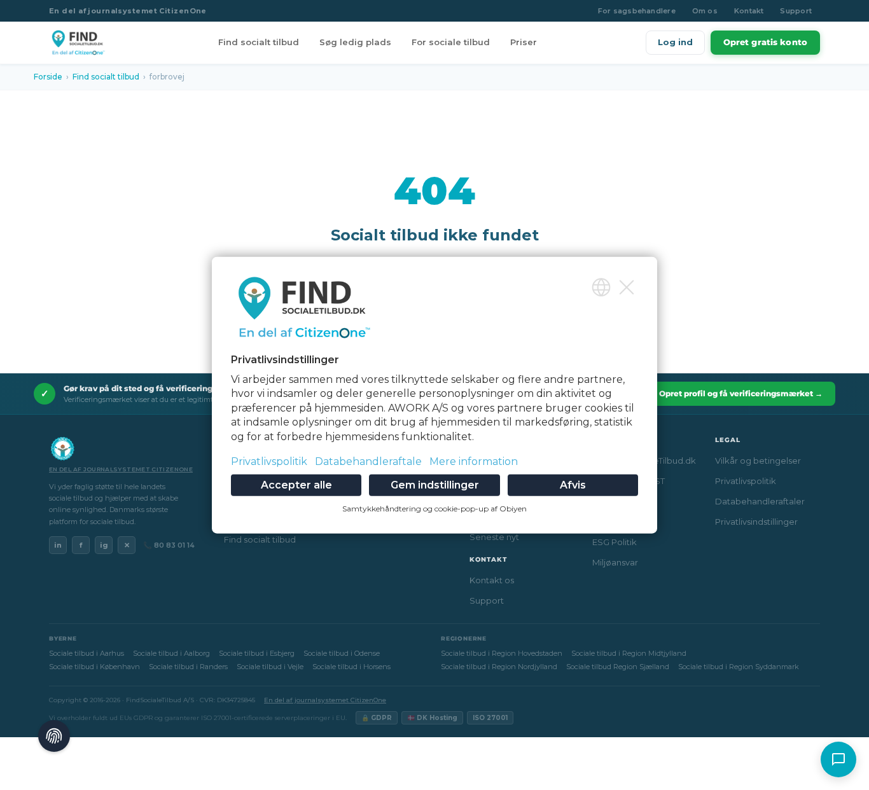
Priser (523, 42)
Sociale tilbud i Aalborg (171, 653)
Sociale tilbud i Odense (341, 653)
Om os (705, 10)
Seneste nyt (494, 537)
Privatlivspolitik (745, 481)
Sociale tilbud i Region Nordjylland (499, 666)
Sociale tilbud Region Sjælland (617, 666)
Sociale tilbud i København (94, 666)
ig (104, 545)
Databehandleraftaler (760, 501)
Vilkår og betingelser (758, 460)
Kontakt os (491, 580)
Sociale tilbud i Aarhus (86, 653)
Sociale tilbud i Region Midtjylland (628, 653)
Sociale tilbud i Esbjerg (257, 653)
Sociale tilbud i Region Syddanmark (738, 666)
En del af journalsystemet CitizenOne (128, 10)
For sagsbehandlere (637, 10)
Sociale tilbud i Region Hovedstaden (501, 653)
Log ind (675, 42)
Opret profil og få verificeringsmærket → (741, 393)
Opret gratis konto (765, 42)
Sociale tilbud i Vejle (270, 666)
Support (796, 10)
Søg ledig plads (355, 42)
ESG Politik (614, 542)
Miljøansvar (615, 562)
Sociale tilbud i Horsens (351, 666)
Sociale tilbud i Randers (188, 666)
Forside (48, 76)
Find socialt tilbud (258, 42)
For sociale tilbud (451, 42)
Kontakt (749, 10)
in (58, 545)
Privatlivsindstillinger (756, 521)
